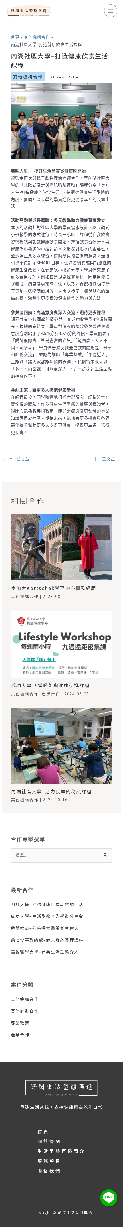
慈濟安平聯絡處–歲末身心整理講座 (47, 940)
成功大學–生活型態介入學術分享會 (47, 916)
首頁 (43, 1131)
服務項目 (49, 1161)
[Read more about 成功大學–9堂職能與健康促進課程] (61, 643)
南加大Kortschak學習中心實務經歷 (53, 588)
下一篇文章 (107, 459)
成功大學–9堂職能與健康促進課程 (50, 685)
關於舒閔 (49, 1141)
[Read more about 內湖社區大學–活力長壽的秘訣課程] (61, 745)
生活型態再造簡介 (61, 1151)
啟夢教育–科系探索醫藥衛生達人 (45, 928)
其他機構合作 (28, 77)
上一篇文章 (16, 459)
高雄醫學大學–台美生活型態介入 (45, 952)
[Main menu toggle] (110, 10)
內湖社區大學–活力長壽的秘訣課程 (51, 791)
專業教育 (20, 1023)
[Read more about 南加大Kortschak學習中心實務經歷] (61, 546)
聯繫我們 (49, 1170)
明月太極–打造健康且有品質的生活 (47, 904)
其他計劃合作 (25, 1011)
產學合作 (51, 694)
